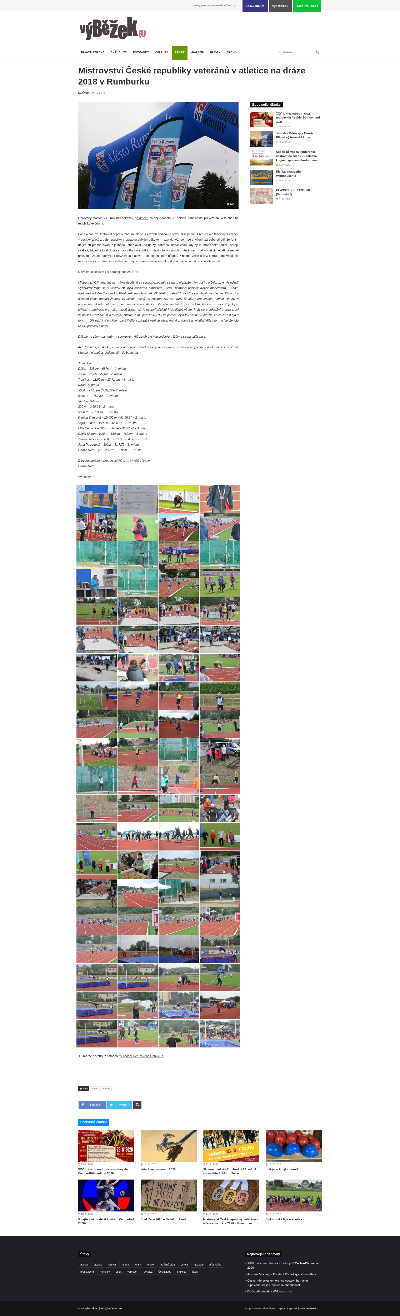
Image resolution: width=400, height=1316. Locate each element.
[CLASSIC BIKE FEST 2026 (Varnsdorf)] (261, 196)
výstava (148, 1271)
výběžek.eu (280, 6)
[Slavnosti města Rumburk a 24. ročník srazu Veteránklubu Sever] (231, 1146)
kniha (138, 1264)
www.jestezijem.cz (311, 1308)
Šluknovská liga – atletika (284, 1219)
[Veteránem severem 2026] (169, 1146)
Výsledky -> (86, 476)
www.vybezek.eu (88, 1308)
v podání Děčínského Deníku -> (142, 1056)
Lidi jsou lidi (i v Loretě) (283, 1169)
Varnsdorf (132, 1271)
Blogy (215, 52)
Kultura (162, 52)
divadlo (98, 1264)
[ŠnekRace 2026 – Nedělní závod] (169, 1195)
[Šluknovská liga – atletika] (294, 1195)
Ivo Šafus (83, 93)
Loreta (184, 1264)
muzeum (199, 1264)
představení (87, 1271)
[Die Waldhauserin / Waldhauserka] (261, 177)
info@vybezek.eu (111, 1308)
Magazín (197, 52)
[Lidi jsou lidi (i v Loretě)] (294, 1146)
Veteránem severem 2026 (158, 1169)
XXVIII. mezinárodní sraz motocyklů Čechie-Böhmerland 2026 (298, 117)
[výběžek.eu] (114, 29)
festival (112, 1264)
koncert (151, 1264)
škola (195, 1271)
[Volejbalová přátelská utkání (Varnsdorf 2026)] (106, 1195)
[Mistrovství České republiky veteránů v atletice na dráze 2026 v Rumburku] (231, 1195)
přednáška (215, 1264)
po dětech (141, 218)
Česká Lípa (164, 1271)
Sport (180, 52)
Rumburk (105, 1088)
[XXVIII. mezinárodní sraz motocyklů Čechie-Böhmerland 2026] (261, 119)
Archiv (231, 52)
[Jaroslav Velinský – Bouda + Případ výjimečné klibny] (261, 139)
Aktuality (118, 52)
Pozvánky (141, 52)
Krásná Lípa (168, 1264)
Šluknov (181, 1271)
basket (84, 1264)
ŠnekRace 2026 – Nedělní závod (163, 1219)
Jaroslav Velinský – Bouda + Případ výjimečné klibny (281, 1274)
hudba (125, 1264)
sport (94, 1088)
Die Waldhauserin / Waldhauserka (269, 1291)
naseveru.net (255, 6)
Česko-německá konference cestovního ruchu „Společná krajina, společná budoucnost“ (298, 156)
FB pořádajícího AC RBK (122, 272)
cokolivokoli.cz (307, 6)
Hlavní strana (93, 52)
